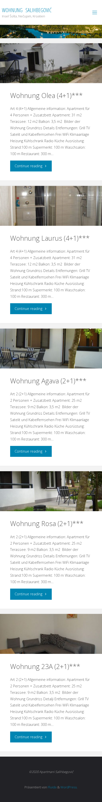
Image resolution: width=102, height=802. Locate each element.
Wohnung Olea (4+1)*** (46, 95)
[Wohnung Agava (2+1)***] (51, 348)
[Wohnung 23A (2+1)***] (51, 634)
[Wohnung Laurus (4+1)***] (51, 206)
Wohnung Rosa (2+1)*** (46, 523)
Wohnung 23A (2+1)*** (45, 666)
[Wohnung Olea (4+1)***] (51, 63)
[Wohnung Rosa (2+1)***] (51, 491)
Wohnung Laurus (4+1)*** (50, 238)
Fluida (51, 787)
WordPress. (68, 787)
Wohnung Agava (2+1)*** (48, 380)
